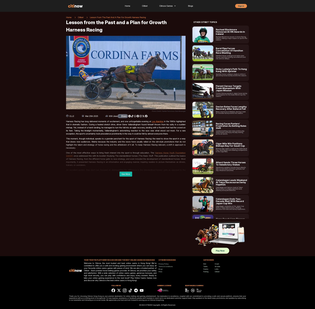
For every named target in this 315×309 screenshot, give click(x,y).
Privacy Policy (163, 264)
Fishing (205, 272)
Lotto (217, 269)
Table (205, 266)
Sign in (241, 6)
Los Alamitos (158, 121)
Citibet (145, 6)
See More (125, 174)
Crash (217, 264)
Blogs (190, 6)
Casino (205, 269)
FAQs (160, 272)
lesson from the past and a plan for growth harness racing (118, 17)
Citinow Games (166, 6)
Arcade (217, 266)
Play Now (220, 250)
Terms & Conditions (165, 266)
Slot (204, 264)
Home (127, 6)
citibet (80, 17)
